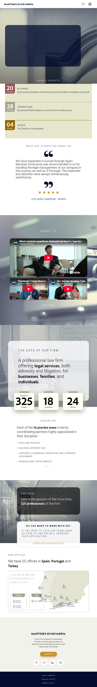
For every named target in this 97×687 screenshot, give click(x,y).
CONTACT (48, 654)
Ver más (48, 305)
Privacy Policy (48, 679)
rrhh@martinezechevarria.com (48, 543)
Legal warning (48, 675)
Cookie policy (48, 683)
